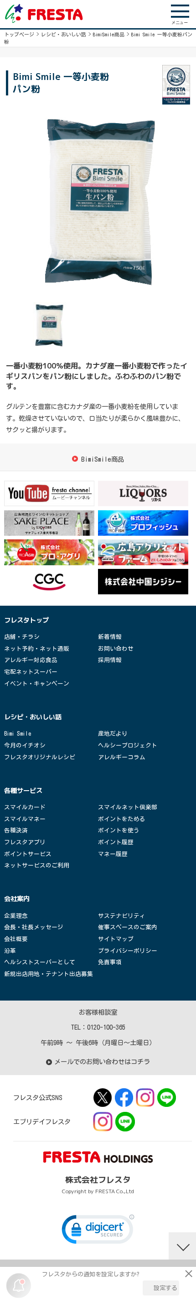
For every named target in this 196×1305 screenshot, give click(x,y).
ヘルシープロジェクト (127, 745)
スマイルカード (25, 807)
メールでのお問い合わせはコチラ (102, 1061)
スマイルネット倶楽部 (127, 807)
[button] (98, 1231)
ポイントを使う (118, 830)
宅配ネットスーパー (30, 672)
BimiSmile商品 (108, 34)
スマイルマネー (25, 819)
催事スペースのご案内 (127, 927)
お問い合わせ (116, 649)
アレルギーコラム (121, 757)
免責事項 (110, 962)
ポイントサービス (28, 854)
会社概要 (16, 939)
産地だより (113, 734)
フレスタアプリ (25, 842)
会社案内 (17, 898)
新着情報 (110, 637)
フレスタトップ (26, 620)
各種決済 (16, 830)
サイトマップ (116, 939)
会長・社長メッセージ (33, 927)
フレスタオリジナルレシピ (39, 757)
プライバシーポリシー (127, 951)
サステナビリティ (121, 916)
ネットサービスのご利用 (36, 865)
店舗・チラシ (22, 637)
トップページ (19, 34)
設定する (165, 1288)
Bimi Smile (17, 734)
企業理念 (16, 916)
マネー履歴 (113, 854)
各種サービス (23, 790)
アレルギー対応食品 (30, 660)
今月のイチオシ (25, 745)
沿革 (10, 951)
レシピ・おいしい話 (63, 34)
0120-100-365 (106, 1027)
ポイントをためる (121, 819)
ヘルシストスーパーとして (39, 962)
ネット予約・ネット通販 (36, 649)
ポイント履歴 (116, 842)
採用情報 (110, 660)
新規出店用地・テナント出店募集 (48, 974)
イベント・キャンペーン (36, 684)
